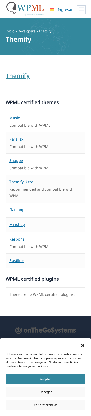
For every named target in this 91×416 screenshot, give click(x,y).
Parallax (16, 139)
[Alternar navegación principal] (81, 9)
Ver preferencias (45, 405)
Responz (16, 239)
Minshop (17, 224)
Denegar (45, 392)
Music (14, 117)
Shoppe (16, 160)
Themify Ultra (21, 181)
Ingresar (65, 9)
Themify (18, 75)
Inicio (10, 31)
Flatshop (16, 209)
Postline (16, 260)
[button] (82, 345)
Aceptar (45, 379)
